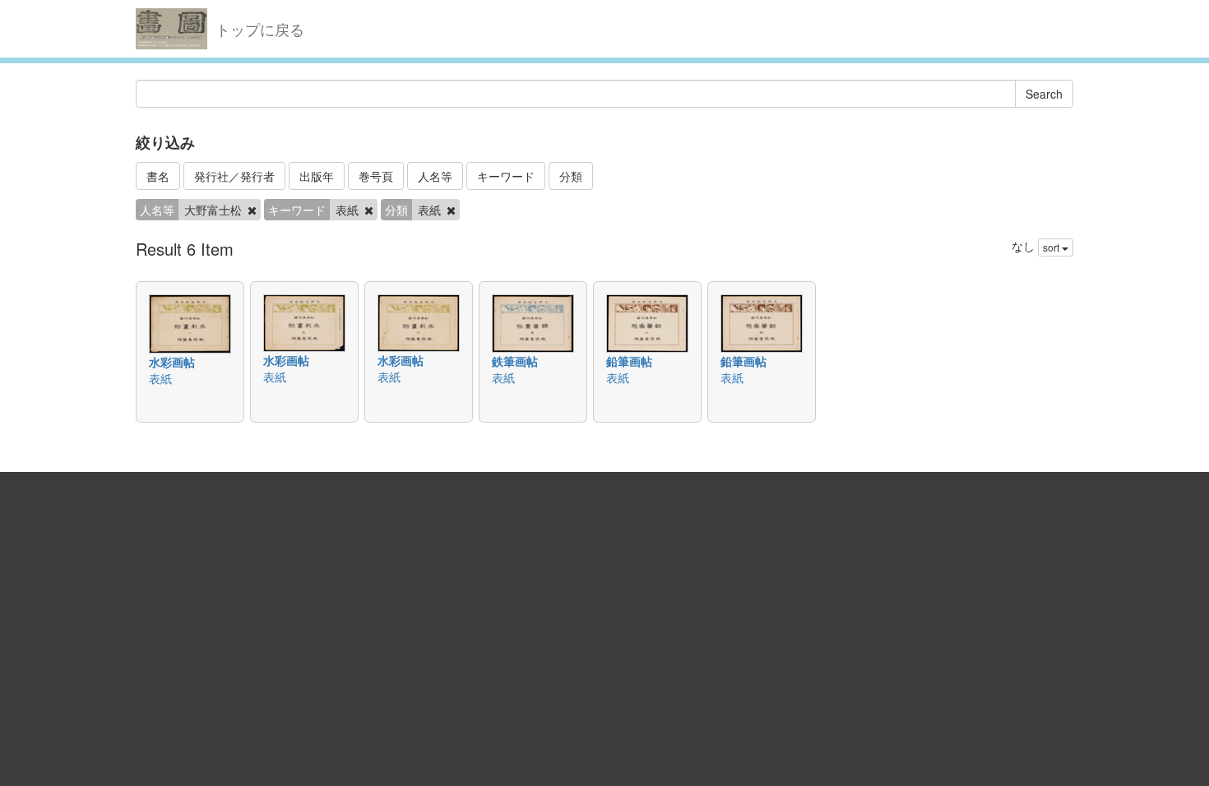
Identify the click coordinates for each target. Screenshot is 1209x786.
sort (1052, 247)
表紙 (160, 378)
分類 (570, 176)
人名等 (435, 176)
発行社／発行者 (234, 176)
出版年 (316, 176)
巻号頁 (376, 176)
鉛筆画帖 (629, 361)
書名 (157, 176)
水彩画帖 (172, 362)
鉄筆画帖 (515, 361)
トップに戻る (259, 28)
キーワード (506, 176)
